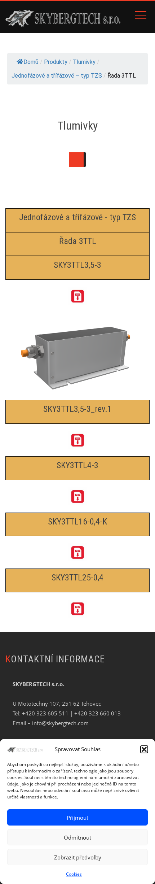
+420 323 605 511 (45, 713)
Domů (30, 61)
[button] (144, 749)
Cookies (74, 874)
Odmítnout (77, 837)
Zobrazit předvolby (77, 857)
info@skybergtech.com (60, 723)
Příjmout (77, 817)
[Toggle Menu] (76, 159)
